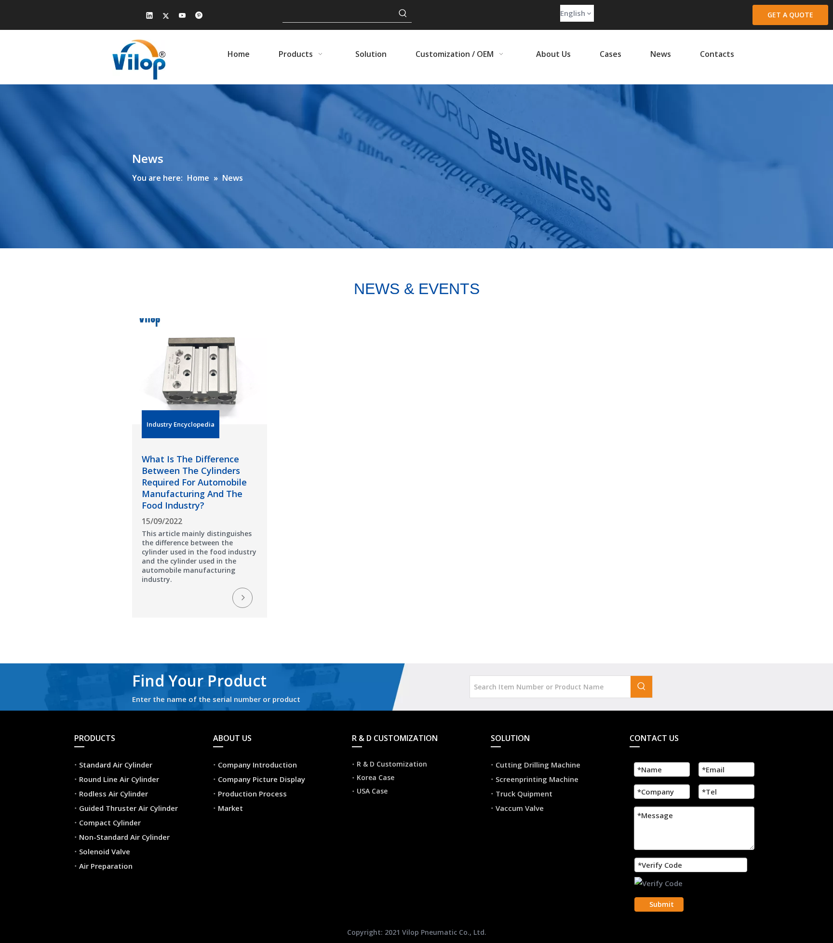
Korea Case (375, 777)
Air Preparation (106, 866)
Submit (661, 904)
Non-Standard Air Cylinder (124, 837)
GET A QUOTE (790, 14)
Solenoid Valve (104, 851)
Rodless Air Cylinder (113, 793)
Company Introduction (257, 764)
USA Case (372, 790)
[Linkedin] (150, 16)
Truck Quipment (524, 793)
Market (230, 808)
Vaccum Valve (520, 808)
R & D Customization (392, 763)
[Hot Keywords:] (403, 13)
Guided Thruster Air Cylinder (128, 808)
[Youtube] (182, 16)
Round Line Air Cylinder (119, 779)
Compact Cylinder (110, 822)
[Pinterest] (199, 16)
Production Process (252, 793)
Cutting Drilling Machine (538, 764)
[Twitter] (166, 16)
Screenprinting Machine (537, 779)
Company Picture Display (261, 779)
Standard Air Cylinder (115, 764)
